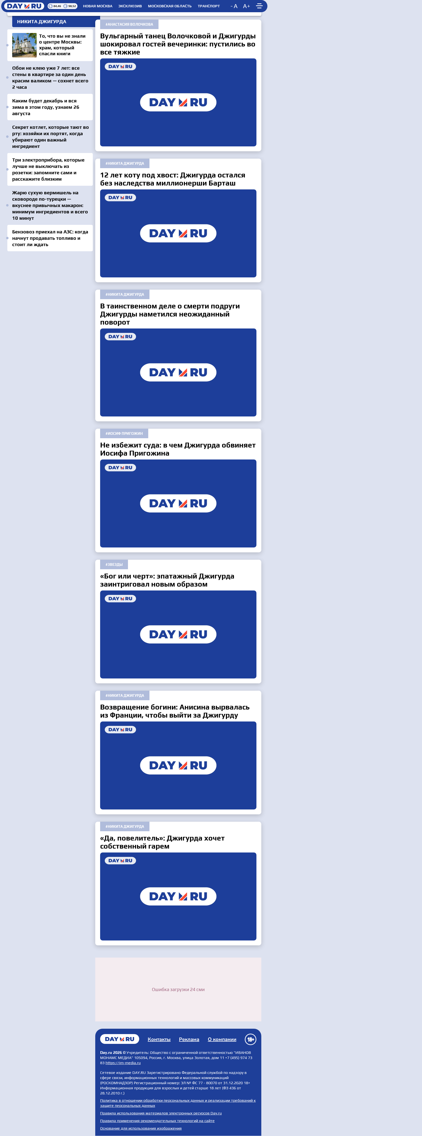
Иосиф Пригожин (125, 433)
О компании (222, 1039)
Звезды (115, 564)
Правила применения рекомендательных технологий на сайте (157, 1120)
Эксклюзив (130, 6)
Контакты (159, 1039)
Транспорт (209, 6)
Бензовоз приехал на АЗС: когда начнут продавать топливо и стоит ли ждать (50, 238)
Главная (119, 1039)
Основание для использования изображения (141, 1128)
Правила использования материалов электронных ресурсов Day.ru (161, 1113)
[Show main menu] (260, 6)
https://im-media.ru (123, 1062)
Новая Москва (97, 6)
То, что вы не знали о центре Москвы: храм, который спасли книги (50, 45)
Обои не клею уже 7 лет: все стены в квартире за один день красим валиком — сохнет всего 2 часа (50, 77)
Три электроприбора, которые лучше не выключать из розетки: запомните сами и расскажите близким (48, 169)
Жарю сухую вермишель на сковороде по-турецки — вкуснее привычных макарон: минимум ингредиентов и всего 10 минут (50, 205)
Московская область (170, 6)
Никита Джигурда (126, 163)
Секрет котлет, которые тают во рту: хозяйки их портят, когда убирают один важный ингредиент (50, 136)
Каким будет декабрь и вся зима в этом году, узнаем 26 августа (45, 107)
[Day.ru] (24, 6)
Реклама (189, 1039)
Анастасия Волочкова (130, 24)
